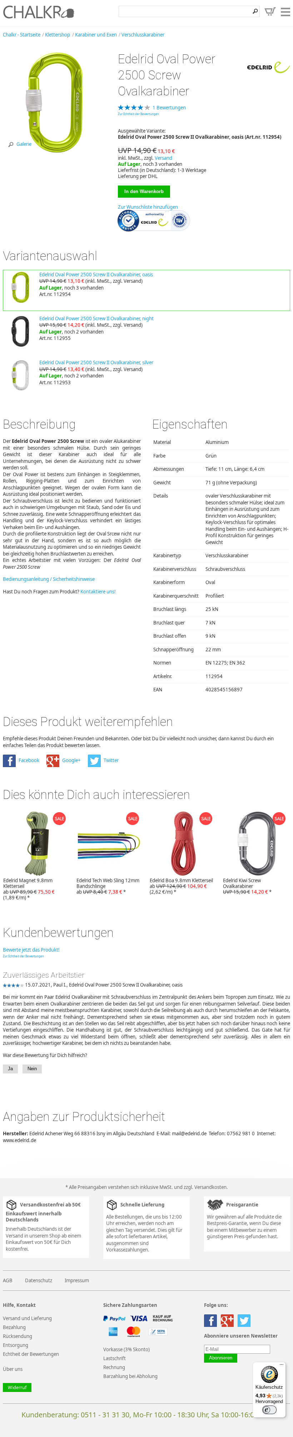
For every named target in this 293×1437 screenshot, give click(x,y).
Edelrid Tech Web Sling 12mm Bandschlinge (107, 886)
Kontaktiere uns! (98, 591)
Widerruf (17, 1387)
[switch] (269, 1410)
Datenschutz (38, 1280)
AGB (8, 1280)
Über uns (13, 1369)
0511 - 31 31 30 (105, 1414)
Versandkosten (210, 1187)
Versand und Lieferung (27, 1318)
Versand (163, 158)
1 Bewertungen (169, 107)
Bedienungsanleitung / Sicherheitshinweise (49, 579)
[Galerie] (54, 153)
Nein (32, 1068)
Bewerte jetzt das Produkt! (31, 950)
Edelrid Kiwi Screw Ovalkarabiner (247, 886)
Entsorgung (15, 1345)
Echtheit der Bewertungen (31, 1354)
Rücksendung (17, 1336)
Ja (10, 1068)
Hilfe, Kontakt (19, 1305)
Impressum (77, 1280)
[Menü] (281, 1366)
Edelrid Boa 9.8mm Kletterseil (181, 886)
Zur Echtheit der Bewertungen (138, 114)
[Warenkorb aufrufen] (270, 11)
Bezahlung (14, 1327)
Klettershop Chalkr (38, 12)
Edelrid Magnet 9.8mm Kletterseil (29, 889)
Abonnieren (220, 1358)
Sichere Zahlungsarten (130, 1305)
